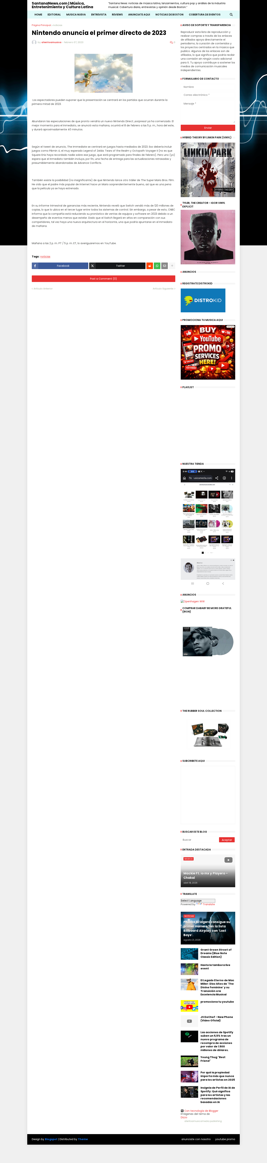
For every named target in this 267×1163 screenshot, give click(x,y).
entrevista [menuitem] (98, 14)
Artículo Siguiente (163, 288)
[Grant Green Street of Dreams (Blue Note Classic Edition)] (189, 954)
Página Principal (41, 25)
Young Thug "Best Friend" (213, 1059)
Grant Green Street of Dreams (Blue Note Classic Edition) (216, 953)
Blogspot (51, 1139)
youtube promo (225, 1139)
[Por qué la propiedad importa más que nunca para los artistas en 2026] (189, 1076)
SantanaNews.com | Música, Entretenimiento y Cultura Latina (62, 5)
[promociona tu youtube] (189, 1006)
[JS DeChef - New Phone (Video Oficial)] (189, 1021)
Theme (83, 1139)
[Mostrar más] (172, 266)
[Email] (164, 266)
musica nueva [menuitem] (76, 14)
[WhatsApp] (157, 266)
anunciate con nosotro (196, 1139)
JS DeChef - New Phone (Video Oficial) (217, 1018)
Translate (209, 904)
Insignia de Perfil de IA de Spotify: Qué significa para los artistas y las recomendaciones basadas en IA (218, 1095)
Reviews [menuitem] (117, 14)
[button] (231, 15)
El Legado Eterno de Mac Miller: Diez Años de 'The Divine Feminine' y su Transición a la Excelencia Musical (217, 987)
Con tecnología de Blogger (201, 1110)
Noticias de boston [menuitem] (169, 14)
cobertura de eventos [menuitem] (205, 14)
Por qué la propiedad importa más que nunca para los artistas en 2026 (218, 1076)
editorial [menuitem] (54, 14)
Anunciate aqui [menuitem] (139, 14)
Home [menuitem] (38, 14)
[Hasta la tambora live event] (189, 969)
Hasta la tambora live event (215, 966)
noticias (57, 25)
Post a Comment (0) (103, 279)
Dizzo (184, 1117)
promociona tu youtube (217, 1002)
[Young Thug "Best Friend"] (189, 1061)
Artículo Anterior (43, 288)
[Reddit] (149, 266)
